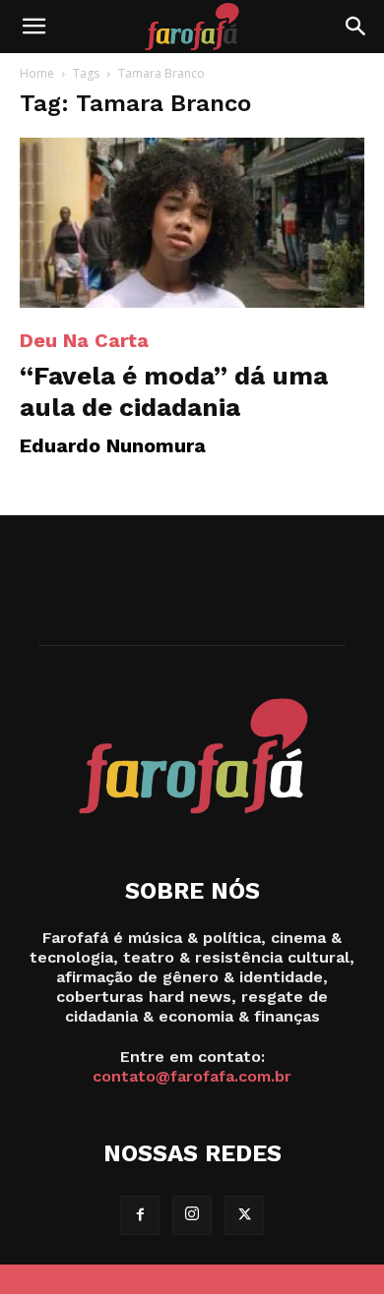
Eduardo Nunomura (113, 445)
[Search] (356, 26)
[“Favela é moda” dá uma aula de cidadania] (192, 223)
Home (37, 73)
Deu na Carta (84, 340)
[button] (33, 26)
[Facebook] (140, 1215)
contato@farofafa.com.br (192, 1076)
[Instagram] (192, 1215)
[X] (244, 1215)
